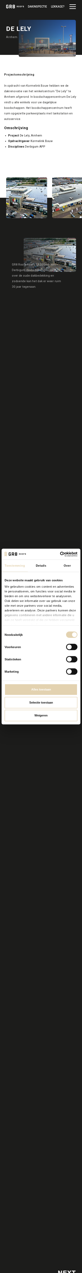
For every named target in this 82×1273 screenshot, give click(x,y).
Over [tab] (67, 565)
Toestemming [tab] (15, 565)
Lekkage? (57, 6)
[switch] (71, 647)
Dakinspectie (37, 6)
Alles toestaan (41, 689)
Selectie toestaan (41, 702)
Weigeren (41, 715)
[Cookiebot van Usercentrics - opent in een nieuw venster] (60, 554)
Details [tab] (41, 565)
